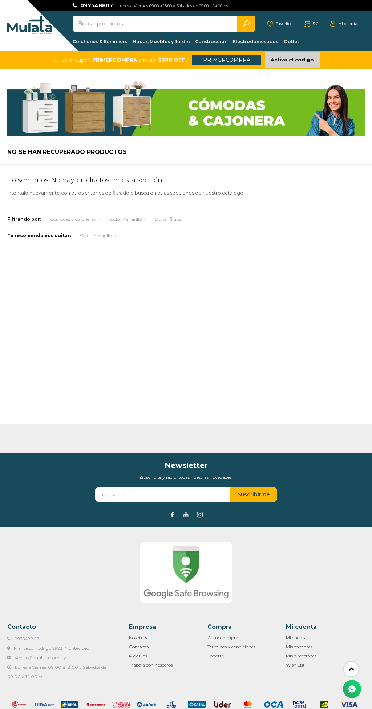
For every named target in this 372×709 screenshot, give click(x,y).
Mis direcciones (301, 656)
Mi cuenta (296, 637)
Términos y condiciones (231, 646)
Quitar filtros (167, 219)
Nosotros (138, 637)
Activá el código (292, 59)
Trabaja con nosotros (151, 665)
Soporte (215, 656)
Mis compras (299, 646)
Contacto (139, 646)
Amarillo (126, 219)
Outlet (291, 41)
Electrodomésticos (255, 41)
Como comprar (223, 637)
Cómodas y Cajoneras (73, 219)
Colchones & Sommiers (100, 41)
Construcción (211, 41)
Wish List (295, 665)
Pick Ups (138, 656)
